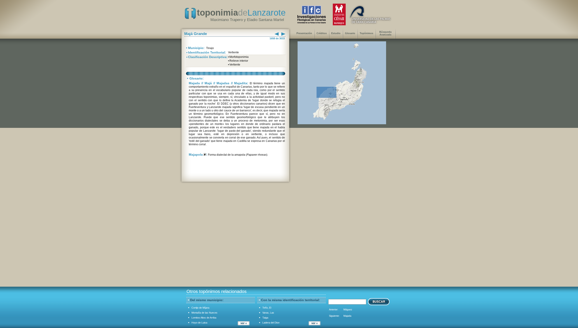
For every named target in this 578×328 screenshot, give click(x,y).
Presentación (304, 33)
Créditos (322, 33)
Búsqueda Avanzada (385, 33)
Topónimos (366, 33)
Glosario (350, 33)
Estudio (335, 33)
